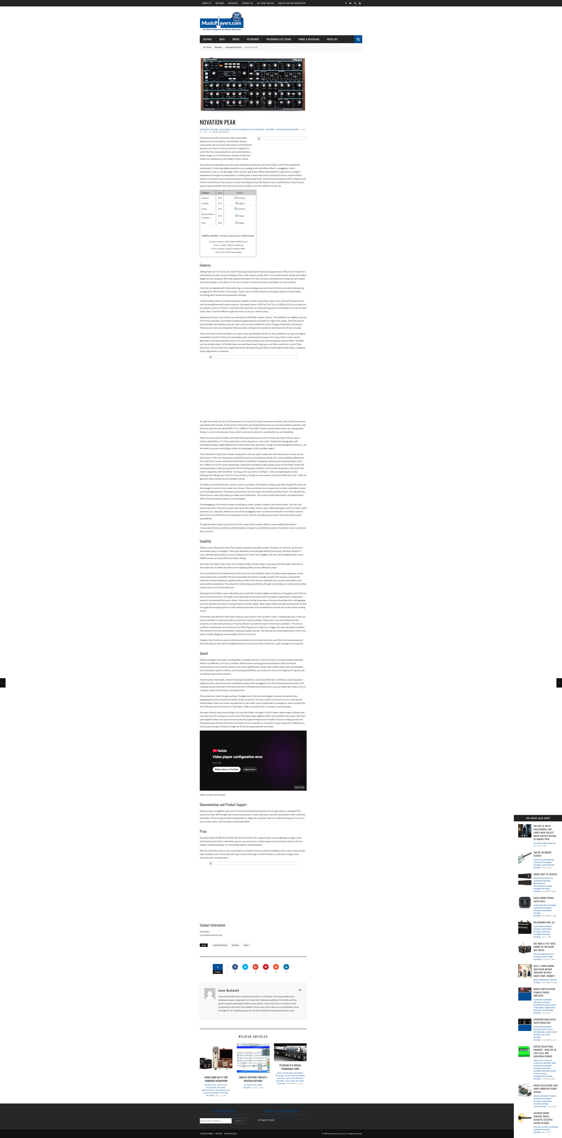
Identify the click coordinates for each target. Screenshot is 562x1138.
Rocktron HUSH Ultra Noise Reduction (545, 1021)
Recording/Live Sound (279, 39)
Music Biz (332, 39)
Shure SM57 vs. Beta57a (545, 874)
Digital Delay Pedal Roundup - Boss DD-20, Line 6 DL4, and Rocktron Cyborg (545, 1051)
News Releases (230, 1133)
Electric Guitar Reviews (544, 860)
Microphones (208, 1090)
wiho (246, 945)
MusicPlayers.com (335, 1133)
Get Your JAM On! (265, 3)
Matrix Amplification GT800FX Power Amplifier (544, 992)
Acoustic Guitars (541, 1127)
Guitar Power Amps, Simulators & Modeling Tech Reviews (545, 1007)
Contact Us (247, 3)
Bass (222, 39)
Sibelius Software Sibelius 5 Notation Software (253, 1079)
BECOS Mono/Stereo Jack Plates (544, 899)
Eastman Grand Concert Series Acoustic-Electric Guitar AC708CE (543, 1118)
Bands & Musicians (309, 39)
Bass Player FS (547, 954)
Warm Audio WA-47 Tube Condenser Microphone (216, 1079)
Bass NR (537, 954)
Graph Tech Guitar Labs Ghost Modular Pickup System (546, 1089)
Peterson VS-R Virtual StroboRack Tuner (290, 1067)
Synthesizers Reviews (287, 129)
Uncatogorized (540, 1106)
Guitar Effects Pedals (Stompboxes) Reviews (545, 1073)
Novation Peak (220, 945)
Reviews (270, 129)
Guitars (207, 39)
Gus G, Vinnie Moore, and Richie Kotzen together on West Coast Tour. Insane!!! (544, 970)
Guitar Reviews (547, 865)
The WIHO (219, 3)
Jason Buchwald (221, 132)
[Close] (517, 818)
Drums (236, 39)
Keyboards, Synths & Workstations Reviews (242, 129)
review (235, 945)
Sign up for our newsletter (292, 3)
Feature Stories (540, 843)
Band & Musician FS (541, 980)
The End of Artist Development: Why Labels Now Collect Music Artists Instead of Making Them (545, 832)
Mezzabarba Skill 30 (544, 922)
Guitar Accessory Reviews (545, 905)
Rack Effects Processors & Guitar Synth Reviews (545, 1032)
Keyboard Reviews (209, 129)
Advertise (233, 3)
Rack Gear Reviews (294, 1081)
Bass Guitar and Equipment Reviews (545, 1066)
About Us (206, 3)
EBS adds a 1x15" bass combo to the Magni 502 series (545, 947)
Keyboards (253, 39)
